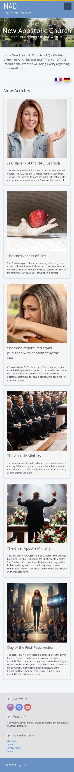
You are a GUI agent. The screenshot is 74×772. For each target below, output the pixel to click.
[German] (67, 79)
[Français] (58, 79)
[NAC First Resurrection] (37, 613)
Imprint (10, 744)
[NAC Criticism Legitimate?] (37, 128)
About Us (11, 741)
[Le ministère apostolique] (37, 421)
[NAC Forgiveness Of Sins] (37, 221)
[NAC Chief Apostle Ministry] (37, 513)
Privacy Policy (13, 747)
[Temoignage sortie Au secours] (37, 313)
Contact (11, 751)
